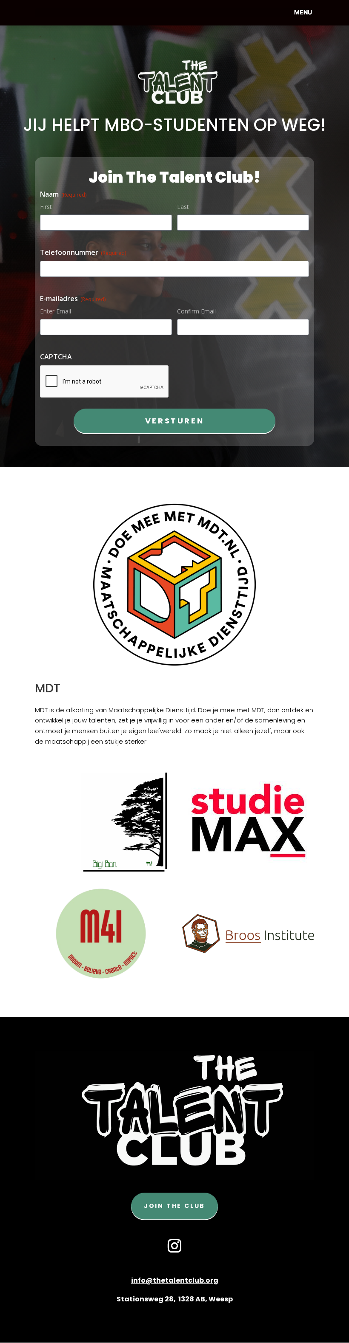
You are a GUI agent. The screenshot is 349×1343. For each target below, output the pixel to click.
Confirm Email (196, 311)
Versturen (174, 420)
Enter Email (55, 311)
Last (183, 207)
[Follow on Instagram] (174, 1245)
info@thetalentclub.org (174, 1280)
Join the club (174, 1206)
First (46, 207)
